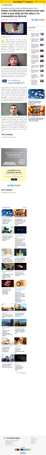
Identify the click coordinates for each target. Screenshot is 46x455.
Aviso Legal (33, 437)
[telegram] (26, 450)
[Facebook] (32, 20)
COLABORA (14, 179)
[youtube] (20, 450)
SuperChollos (21, 159)
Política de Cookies (34, 440)
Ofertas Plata (21, 162)
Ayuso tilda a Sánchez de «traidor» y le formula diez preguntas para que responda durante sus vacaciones (35, 51)
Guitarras (6, 162)
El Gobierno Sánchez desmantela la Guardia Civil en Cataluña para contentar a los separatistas (35, 61)
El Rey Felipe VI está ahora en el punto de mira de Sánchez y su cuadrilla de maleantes (35, 56)
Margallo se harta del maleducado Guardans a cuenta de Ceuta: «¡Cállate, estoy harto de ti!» (35, 40)
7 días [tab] (34, 30)
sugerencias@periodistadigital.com (10, 445)
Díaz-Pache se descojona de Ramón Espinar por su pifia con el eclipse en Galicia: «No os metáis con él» (35, 35)
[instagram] (24, 450)
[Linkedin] (36, 20)
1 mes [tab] (37, 30)
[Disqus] (14, 390)
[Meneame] (42, 20)
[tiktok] (22, 450)
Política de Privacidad (34, 438)
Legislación (7, 5)
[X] (34, 1)
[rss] (30, 450)
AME (44, 1)
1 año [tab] (41, 30)
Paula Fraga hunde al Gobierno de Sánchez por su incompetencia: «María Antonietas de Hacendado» (35, 46)
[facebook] (16, 450)
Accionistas (33, 443)
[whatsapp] (28, 450)
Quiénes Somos (33, 442)
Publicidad (32, 441)
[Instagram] (40, 1)
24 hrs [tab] (30, 30)
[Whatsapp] (38, 20)
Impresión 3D (12, 162)
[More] (44, 20)
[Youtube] (36, 1)
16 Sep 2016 (11, 19)
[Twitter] (34, 20)
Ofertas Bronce (21, 163)
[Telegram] (40, 20)
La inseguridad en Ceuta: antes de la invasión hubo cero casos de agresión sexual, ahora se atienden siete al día (34, 82)
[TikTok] (38, 1)
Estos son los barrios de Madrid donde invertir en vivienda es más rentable (35, 71)
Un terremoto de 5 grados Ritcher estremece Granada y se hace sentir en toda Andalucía (35, 76)
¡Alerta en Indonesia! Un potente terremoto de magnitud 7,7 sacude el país (35, 66)
